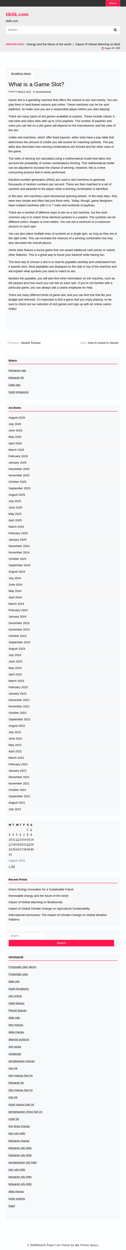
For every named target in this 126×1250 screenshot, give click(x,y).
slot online (15, 996)
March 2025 (16, 526)
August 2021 (17, 802)
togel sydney (17, 1198)
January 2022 (17, 770)
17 (10, 844)
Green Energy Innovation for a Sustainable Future (41, 889)
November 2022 (19, 706)
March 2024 (16, 603)
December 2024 (19, 546)
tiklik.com (17, 14)
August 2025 (17, 494)
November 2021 (19, 783)
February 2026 (18, 456)
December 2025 (19, 469)
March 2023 (16, 680)
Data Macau (16, 1003)
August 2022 (17, 725)
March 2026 (16, 449)
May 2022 (15, 745)
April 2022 (15, 751)
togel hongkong (19, 988)
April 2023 (15, 674)
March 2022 (16, 757)
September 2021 (19, 796)
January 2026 (17, 462)
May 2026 (15, 436)
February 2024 (18, 610)
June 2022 (15, 738)
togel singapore (19, 392)
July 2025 (15, 501)
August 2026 (17, 417)
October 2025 (17, 481)
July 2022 (15, 732)
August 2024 (17, 571)
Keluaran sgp (17, 370)
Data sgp (14, 384)
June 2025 (15, 507)
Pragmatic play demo (22, 967)
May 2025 (15, 514)
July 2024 (15, 578)
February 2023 (18, 687)
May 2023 (15, 668)
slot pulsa (15, 1046)
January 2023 (17, 693)
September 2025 (19, 488)
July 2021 (15, 809)
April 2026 (15, 443)
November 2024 (19, 552)
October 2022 (17, 712)
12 (17, 839)
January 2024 (17, 616)
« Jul (12, 866)
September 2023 (19, 642)
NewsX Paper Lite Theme (53, 1245)
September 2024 (19, 565)
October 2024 (17, 558)
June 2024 (15, 584)
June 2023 (15, 661)
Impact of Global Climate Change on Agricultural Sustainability (49, 908)
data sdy (14, 981)
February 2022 (18, 764)
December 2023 (19, 623)
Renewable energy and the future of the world (38, 895)
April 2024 (15, 597)
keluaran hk (16, 377)
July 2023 (15, 655)
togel (12, 1206)
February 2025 (18, 533)
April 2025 (15, 520)
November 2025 (19, 475)
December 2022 (19, 700)
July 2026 (15, 424)
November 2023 (19, 629)
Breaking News (21, 73)
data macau (16, 1191)
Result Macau (18, 1010)
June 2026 (15, 430)
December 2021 (19, 777)
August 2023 (17, 648)
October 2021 (17, 790)
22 (28, 844)
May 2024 (15, 591)
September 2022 (19, 719)
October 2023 (17, 636)
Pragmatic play (18, 974)
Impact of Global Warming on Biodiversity (36, 902)
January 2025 (17, 539)
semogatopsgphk (43, 92)
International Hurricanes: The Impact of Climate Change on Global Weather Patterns (58, 917)
